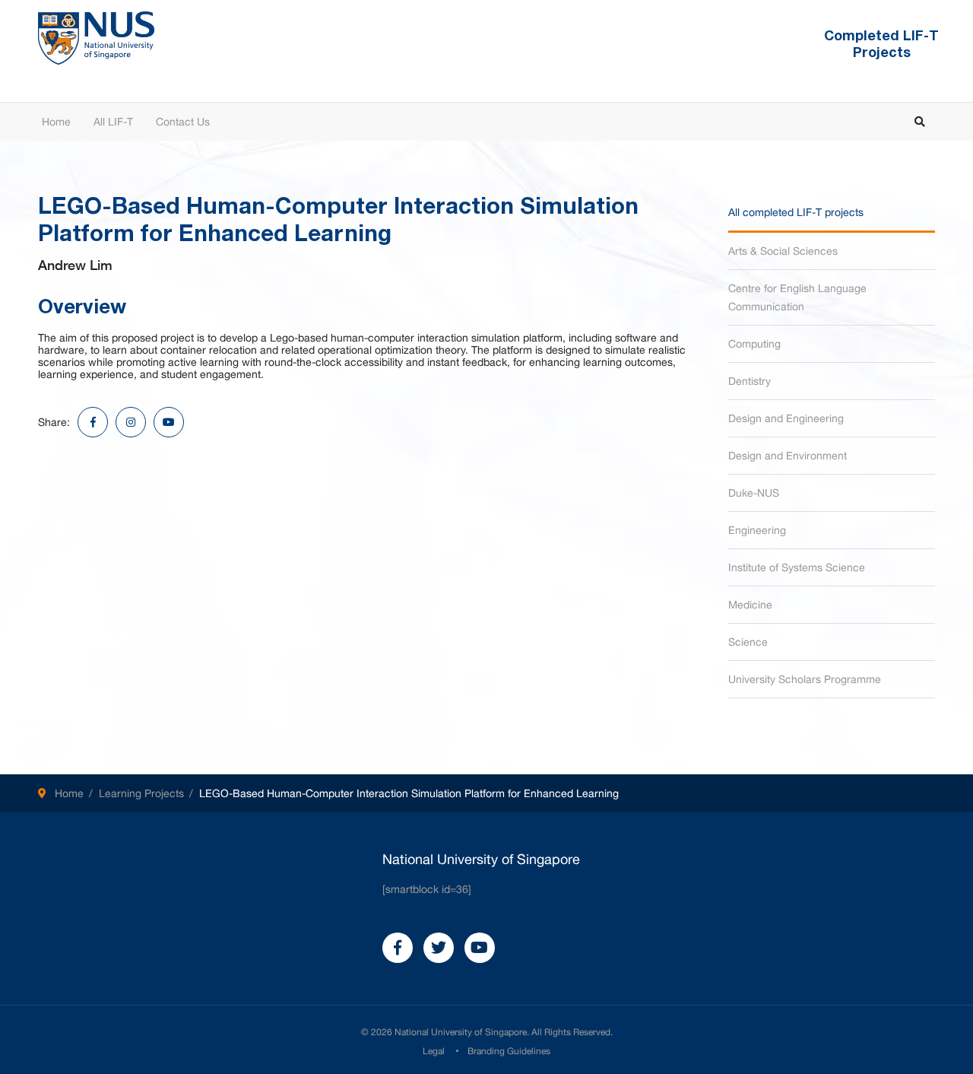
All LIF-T (113, 122)
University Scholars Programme (804, 679)
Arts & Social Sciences (783, 251)
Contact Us (183, 122)
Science (748, 642)
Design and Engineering (786, 418)
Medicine (750, 605)
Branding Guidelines (508, 1051)
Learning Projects (141, 793)
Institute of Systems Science (796, 567)
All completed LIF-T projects (796, 212)
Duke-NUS (753, 493)
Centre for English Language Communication (797, 297)
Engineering (757, 530)
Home (56, 122)
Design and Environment (787, 456)
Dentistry (749, 381)
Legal (434, 1051)
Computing (754, 344)
